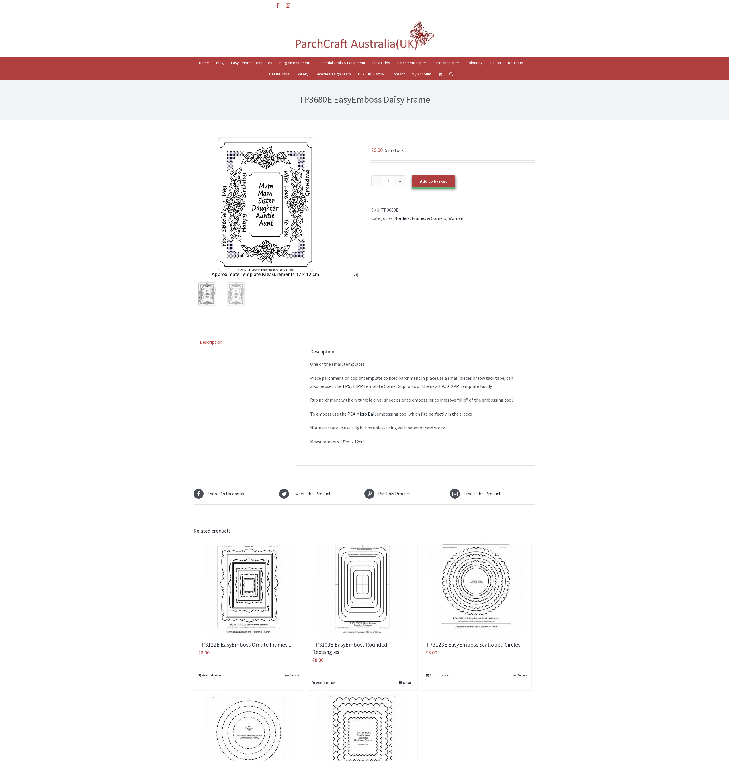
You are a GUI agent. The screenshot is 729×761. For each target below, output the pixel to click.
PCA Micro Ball (361, 414)
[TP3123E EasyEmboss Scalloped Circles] (476, 589)
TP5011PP (352, 386)
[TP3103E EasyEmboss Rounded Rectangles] (363, 589)
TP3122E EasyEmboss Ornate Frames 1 (244, 644)
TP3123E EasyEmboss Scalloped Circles (473, 644)
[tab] (211, 342)
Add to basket (433, 181)
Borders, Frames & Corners (420, 218)
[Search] (451, 74)
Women (455, 218)
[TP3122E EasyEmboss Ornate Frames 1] (249, 589)
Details (294, 675)
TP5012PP (449, 386)
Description (211, 342)
